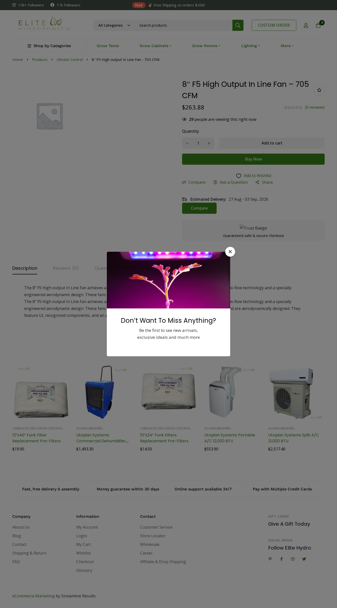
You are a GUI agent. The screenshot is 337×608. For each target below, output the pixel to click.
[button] (230, 252)
